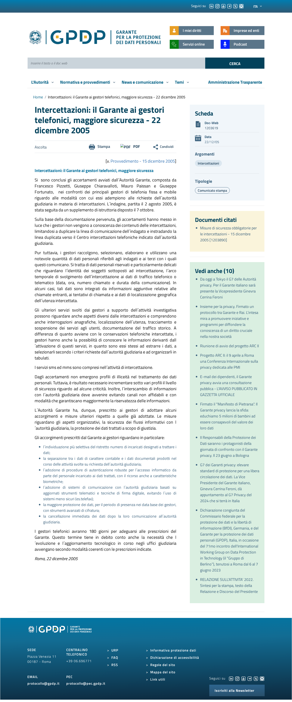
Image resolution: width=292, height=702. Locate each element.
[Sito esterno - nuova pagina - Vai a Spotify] (262, 678)
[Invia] (234, 63)
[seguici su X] (235, 5)
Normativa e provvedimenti (85, 82)
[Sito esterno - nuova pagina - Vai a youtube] (243, 678)
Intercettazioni (208, 163)
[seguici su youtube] (223, 5)
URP (114, 650)
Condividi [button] (167, 146)
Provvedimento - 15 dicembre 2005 (143, 161)
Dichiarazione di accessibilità (174, 657)
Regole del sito (162, 664)
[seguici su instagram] (217, 5)
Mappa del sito (162, 672)
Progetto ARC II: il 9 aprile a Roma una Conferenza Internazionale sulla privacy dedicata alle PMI (229, 361)
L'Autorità (40, 82)
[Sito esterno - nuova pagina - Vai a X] (256, 678)
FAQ (114, 657)
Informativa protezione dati (173, 650)
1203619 (211, 128)
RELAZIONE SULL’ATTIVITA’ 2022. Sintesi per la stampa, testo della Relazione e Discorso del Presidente (229, 585)
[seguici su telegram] (229, 5)
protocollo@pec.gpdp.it (85, 683)
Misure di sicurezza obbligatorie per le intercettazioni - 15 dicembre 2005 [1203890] (228, 234)
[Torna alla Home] (95, 36)
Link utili (157, 679)
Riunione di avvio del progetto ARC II (229, 346)
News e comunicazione (143, 82)
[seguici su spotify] (241, 5)
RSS (114, 664)
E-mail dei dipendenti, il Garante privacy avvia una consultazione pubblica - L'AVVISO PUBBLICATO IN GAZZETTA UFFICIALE (228, 386)
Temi (180, 82)
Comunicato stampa (212, 190)
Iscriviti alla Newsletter (234, 690)
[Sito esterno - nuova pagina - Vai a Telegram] (250, 678)
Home (38, 97)
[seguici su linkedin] (211, 5)
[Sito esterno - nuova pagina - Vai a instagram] (237, 678)
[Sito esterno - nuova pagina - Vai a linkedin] (231, 678)
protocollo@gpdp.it (43, 683)
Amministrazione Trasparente (235, 82)
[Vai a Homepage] (60, 634)
